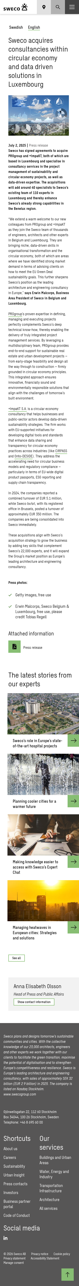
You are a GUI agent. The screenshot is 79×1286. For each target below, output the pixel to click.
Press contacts (15, 1183)
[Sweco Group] (16, 7)
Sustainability (14, 1166)
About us (10, 1148)
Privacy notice (39, 1254)
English (34, 27)
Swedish (16, 27)
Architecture (49, 1199)
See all (16, 958)
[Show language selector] (44, 7)
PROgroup (15, 314)
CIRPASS (61, 451)
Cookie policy (62, 1254)
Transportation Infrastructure (51, 1188)
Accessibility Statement (45, 1258)
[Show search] (58, 7)
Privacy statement (14, 1258)
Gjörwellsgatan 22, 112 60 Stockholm (30, 1112)
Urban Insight (14, 1175)
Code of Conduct (17, 1215)
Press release (32, 647)
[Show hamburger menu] (72, 7)
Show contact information (34, 1002)
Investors (11, 1192)
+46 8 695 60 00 (31, 1122)
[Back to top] (67, 1274)
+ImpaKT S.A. (17, 408)
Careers (10, 1157)
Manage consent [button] (14, 1262)
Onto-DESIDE (23, 456)
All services (48, 1208)
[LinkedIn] (7, 1238)
